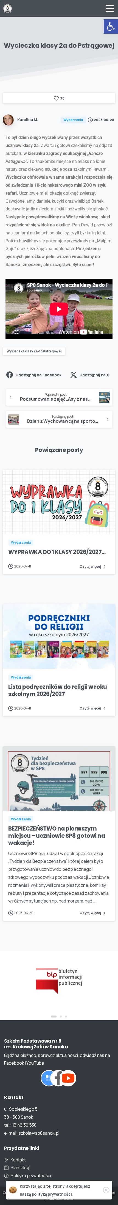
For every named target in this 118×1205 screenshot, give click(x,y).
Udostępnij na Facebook (38, 374)
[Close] (106, 1190)
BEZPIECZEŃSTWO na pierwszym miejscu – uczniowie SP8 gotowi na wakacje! (56, 836)
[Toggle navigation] (109, 8)
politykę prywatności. (52, 1194)
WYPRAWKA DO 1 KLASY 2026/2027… (57, 552)
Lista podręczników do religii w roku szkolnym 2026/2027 (57, 690)
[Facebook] (58, 1078)
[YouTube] (68, 1078)
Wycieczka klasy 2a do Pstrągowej (34, 351)
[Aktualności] (49, 1078)
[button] (111, 26)
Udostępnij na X (94, 374)
